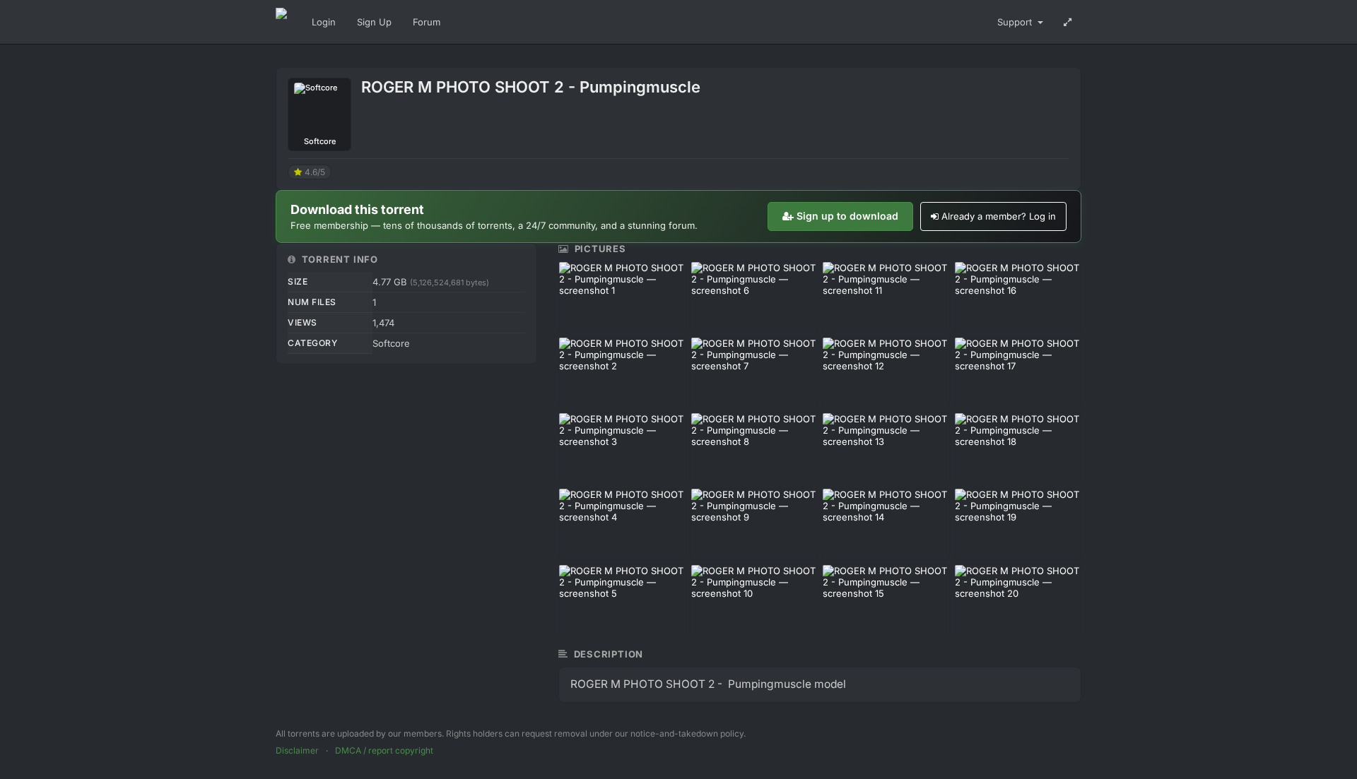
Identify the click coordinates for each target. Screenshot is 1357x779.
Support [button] (1016, 22)
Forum (426, 22)
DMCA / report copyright (384, 750)
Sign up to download (847, 216)
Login (324, 22)
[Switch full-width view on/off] (1067, 22)
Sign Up (374, 22)
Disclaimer (297, 750)
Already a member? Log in (998, 216)
